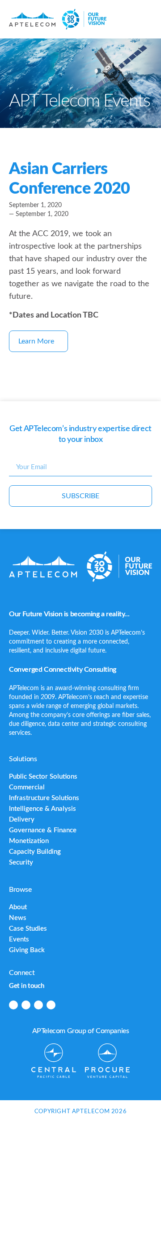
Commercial (27, 787)
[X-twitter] (38, 1004)
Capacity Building (35, 851)
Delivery (21, 819)
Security (21, 862)
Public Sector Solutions (43, 776)
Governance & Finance (42, 830)
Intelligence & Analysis (42, 808)
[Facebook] (25, 1004)
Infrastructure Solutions (44, 798)
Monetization (29, 841)
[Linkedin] (13, 1004)
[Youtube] (51, 1004)
